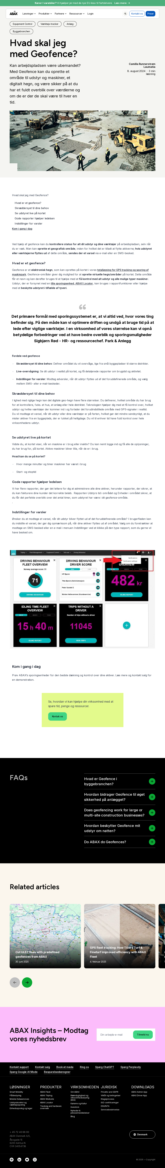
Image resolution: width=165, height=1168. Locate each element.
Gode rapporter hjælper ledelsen (35, 218)
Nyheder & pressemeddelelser (80, 1112)
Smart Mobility (16, 1092)
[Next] (27, 982)
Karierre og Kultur (79, 1103)
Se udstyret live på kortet (30, 213)
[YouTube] (27, 1160)
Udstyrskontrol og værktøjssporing (18, 1103)
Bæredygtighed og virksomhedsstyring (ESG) (80, 1097)
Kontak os (57, 716)
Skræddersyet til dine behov (32, 208)
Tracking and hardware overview (51, 1107)
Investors (75, 1107)
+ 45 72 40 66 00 (19, 1132)
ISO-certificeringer (109, 1102)
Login (90, 13)
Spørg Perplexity (131, 1067)
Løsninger (27, 13)
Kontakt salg (42, 1067)
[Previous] (15, 982)
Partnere (59, 13)
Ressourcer (75, 13)
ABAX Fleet (45, 1092)
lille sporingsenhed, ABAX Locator (72, 283)
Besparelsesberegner (57, 1071)
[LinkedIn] (19, 1160)
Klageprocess (107, 1099)
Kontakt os (137, 13)
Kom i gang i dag (22, 228)
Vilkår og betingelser (110, 1095)
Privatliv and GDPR (109, 1092)
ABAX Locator (46, 1102)
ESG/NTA (105, 1106)
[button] (152, 781)
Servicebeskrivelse (110, 1110)
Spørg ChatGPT (104, 1067)
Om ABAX (75, 1092)
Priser (150, 13)
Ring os (84, 1067)
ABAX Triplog (46, 1095)
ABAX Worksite (47, 1099)
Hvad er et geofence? (28, 203)
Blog (73, 1116)
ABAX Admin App (139, 1092)
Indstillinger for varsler (28, 223)
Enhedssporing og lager (21, 1108)
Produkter (44, 13)
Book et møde (64, 1067)
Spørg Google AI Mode (24, 1071)
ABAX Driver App (139, 1095)
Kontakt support (19, 1067)
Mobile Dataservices (19, 1099)
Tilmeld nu (143, 1034)
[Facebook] (12, 1160)
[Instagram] (35, 1160)
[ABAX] (14, 13)
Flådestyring (15, 1095)
